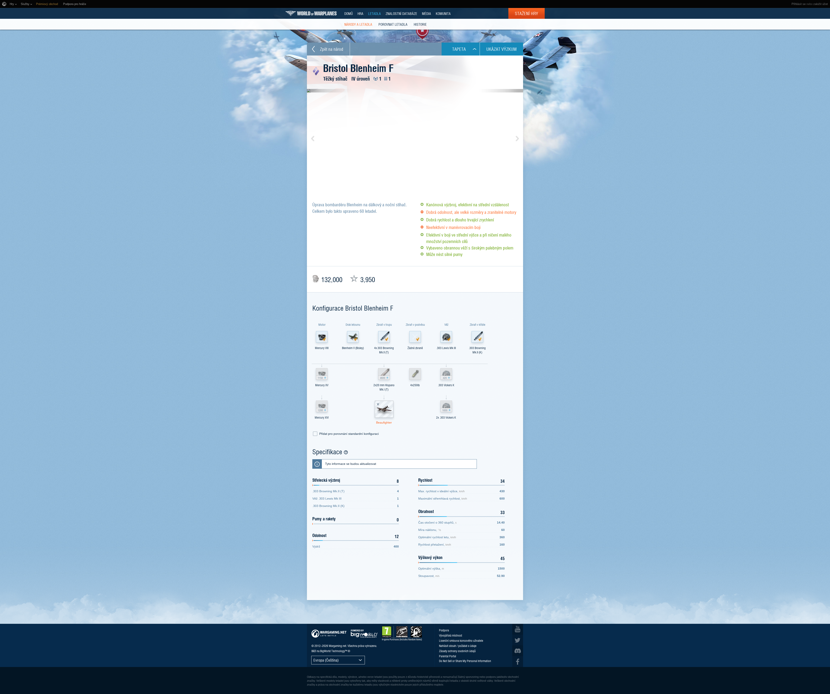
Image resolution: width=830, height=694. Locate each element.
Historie (420, 24)
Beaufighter (384, 422)
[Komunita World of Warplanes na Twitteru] (517, 640)
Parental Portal (447, 656)
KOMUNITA (443, 13)
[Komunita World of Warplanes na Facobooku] (517, 661)
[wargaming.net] (328, 634)
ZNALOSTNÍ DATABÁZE (401, 13)
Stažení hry (526, 13)
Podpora (444, 630)
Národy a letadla (358, 24)
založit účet (820, 4)
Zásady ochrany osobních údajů (457, 651)
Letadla (374, 13)
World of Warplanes (311, 13)
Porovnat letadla (392, 24)
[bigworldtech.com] (364, 634)
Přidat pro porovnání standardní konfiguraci (349, 433)
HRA (360, 13)
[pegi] (402, 633)
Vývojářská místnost (450, 635)
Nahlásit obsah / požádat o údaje (457, 645)
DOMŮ (348, 13)
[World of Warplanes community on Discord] (517, 650)
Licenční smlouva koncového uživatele (461, 640)
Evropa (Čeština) (326, 660)
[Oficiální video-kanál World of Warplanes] (517, 629)
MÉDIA (426, 13)
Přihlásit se (799, 4)
